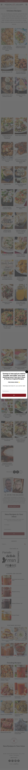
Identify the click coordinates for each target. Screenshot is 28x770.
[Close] (26, 371)
